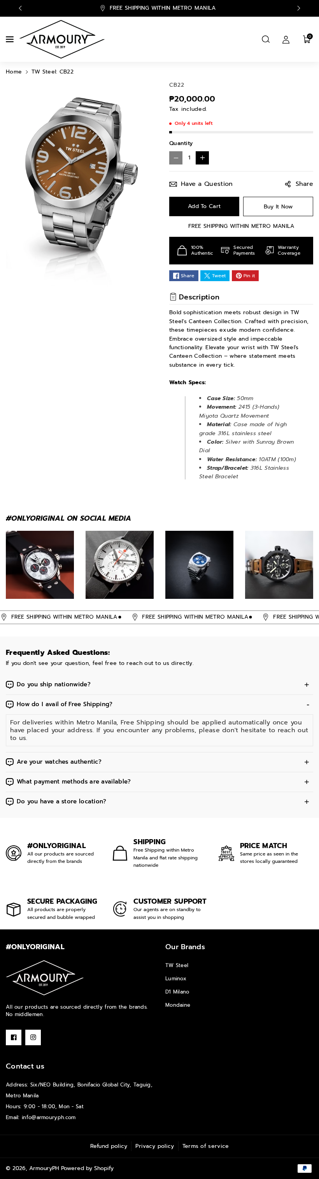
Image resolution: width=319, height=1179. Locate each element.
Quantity (181, 143)
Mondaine (177, 1005)
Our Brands (185, 946)
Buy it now (278, 207)
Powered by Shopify (87, 1168)
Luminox (175, 978)
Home (14, 72)
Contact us (25, 1066)
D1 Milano (177, 991)
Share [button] (305, 184)
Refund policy (109, 1146)
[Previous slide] (20, 8)
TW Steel (176, 965)
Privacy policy (154, 1146)
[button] (10, 39)
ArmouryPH (44, 1168)
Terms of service (205, 1146)
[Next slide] (299, 8)
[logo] (45, 977)
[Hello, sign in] (285, 39)
